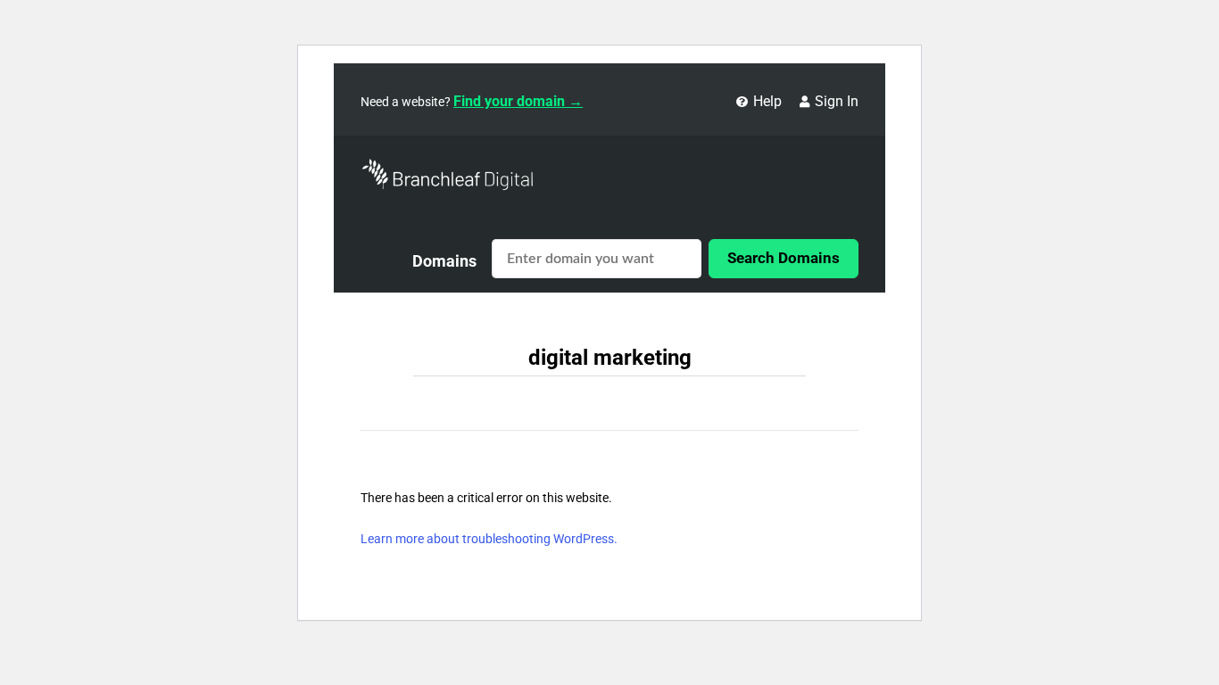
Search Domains (783, 258)
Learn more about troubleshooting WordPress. (489, 539)
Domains (444, 261)
